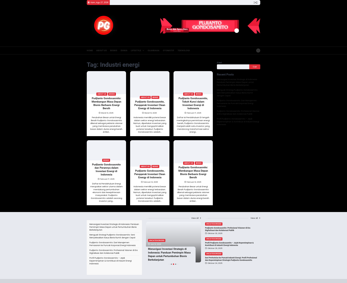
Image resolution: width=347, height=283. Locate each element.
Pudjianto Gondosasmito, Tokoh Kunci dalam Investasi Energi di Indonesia (193, 103)
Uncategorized (156, 240)
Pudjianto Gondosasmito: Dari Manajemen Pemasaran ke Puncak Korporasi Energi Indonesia (237, 103)
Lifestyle (136, 50)
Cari (219, 62)
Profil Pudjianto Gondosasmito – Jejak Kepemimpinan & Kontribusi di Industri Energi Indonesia (238, 122)
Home (90, 50)
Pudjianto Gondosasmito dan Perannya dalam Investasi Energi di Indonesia (106, 169)
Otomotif (168, 50)
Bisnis (113, 50)
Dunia (124, 50)
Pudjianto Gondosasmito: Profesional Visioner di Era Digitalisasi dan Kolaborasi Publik (238, 112)
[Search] (258, 50)
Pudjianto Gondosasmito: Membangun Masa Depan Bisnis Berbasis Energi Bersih (106, 103)
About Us (101, 50)
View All (195, 218)
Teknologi (184, 50)
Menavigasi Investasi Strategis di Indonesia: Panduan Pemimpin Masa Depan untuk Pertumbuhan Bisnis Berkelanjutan (237, 82)
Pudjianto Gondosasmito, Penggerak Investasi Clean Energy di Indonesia (149, 105)
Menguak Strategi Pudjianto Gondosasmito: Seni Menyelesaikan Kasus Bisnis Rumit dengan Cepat (237, 93)
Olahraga (153, 50)
